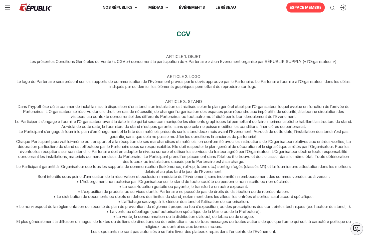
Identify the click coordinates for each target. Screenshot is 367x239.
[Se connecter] (343, 7)
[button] (192, 7)
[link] (120, 7)
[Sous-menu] (136, 7)
